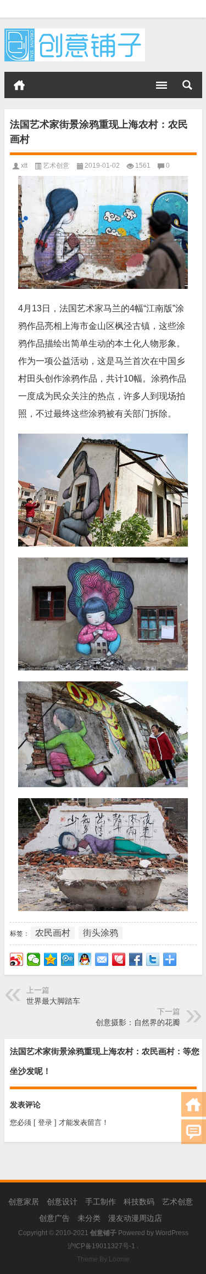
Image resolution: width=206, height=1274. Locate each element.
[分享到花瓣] (119, 959)
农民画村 (52, 932)
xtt (24, 165)
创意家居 (23, 1201)
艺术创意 (56, 165)
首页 (19, 85)
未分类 (89, 1218)
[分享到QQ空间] (51, 959)
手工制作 (100, 1201)
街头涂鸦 (100, 932)
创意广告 (54, 1218)
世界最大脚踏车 (53, 1001)
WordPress (171, 1233)
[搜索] (187, 85)
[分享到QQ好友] (85, 959)
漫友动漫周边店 (135, 1218)
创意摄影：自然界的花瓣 (138, 1022)
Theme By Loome (103, 1259)
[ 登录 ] (45, 1122)
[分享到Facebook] (136, 959)
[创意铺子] (74, 32)
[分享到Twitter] (153, 959)
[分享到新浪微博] (17, 959)
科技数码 (139, 1201)
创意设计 (62, 1201)
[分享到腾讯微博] (68, 959)
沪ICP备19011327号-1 (101, 1246)
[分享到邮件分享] (102, 959)
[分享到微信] (34, 959)
